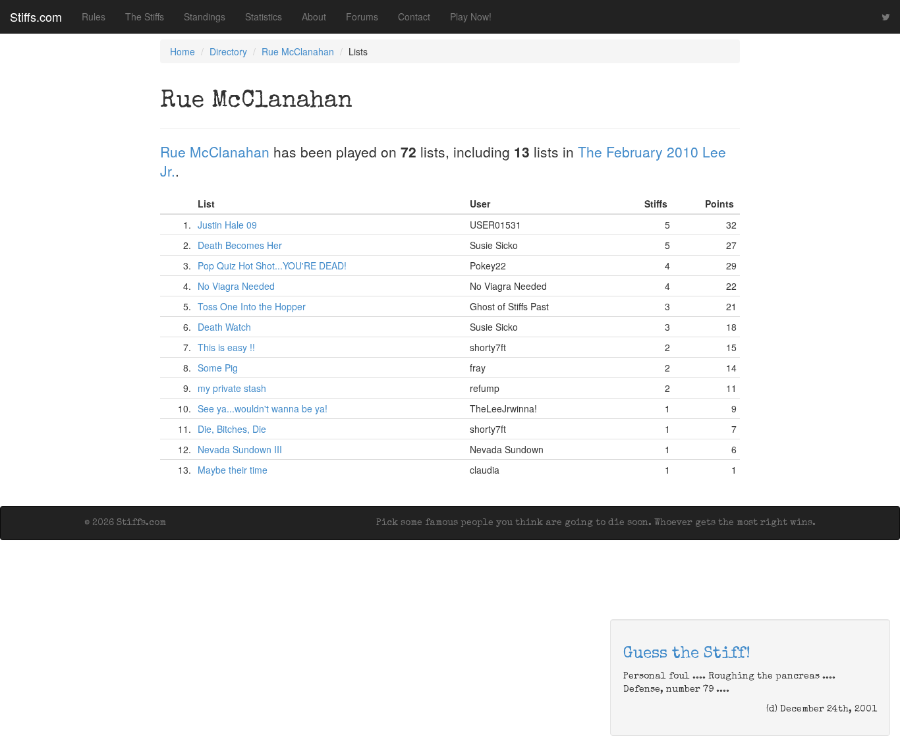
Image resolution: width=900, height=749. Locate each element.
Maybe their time (232, 469)
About (314, 16)
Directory (228, 51)
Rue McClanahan (298, 51)
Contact (414, 16)
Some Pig (218, 367)
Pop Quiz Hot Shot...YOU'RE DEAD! (272, 265)
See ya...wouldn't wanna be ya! (262, 408)
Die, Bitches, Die (232, 428)
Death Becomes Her (240, 245)
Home (182, 51)
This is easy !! (226, 347)
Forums (362, 16)
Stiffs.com (36, 16)
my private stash (232, 388)
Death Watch (224, 326)
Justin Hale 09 (227, 224)
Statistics (263, 16)
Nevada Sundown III (240, 449)
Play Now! (471, 16)
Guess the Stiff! (686, 654)
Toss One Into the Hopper (252, 306)
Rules (93, 16)
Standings (204, 16)
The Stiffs (144, 16)
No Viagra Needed (236, 285)
